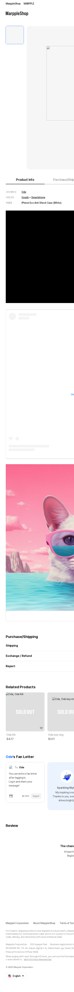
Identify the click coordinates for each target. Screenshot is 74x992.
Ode (24, 192)
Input (36, 796)
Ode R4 (11, 734)
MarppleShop (13, 3)
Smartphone (38, 197)
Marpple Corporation (17, 923)
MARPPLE (29, 3)
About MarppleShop (44, 923)
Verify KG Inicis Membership (38, 959)
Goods (25, 197)
